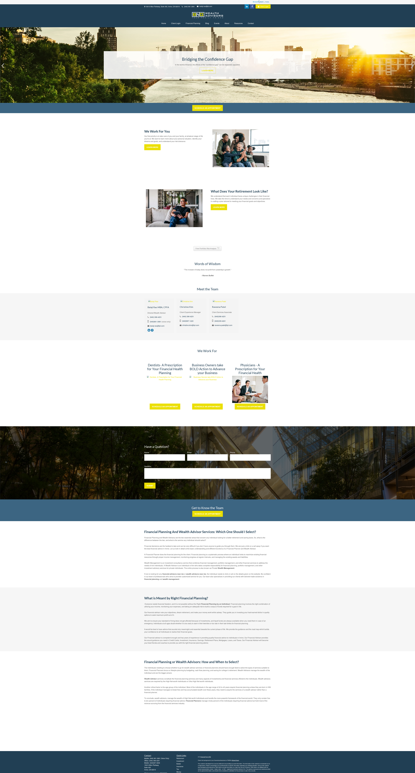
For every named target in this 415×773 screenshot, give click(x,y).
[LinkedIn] (247, 6)
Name (146, 452)
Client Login (264, 6)
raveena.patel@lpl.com (223, 325)
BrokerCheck (235, 760)
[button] (164, 23)
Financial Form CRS (205, 757)
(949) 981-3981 (189, 6)
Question (147, 466)
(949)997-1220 (187, 321)
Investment (180, 761)
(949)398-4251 (220, 316)
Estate (178, 764)
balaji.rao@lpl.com (206, 6)
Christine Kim (186, 307)
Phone (232, 452)
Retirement (180, 758)
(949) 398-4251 (156, 317)
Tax (177, 769)
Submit (150, 485)
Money (178, 772)
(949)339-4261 (220, 321)
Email (189, 452)
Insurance (179, 766)
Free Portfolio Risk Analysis (206, 248)
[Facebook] (252, 6)
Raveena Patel (219, 307)
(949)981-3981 (155, 321)
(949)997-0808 (155, 763)
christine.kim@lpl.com (190, 325)
